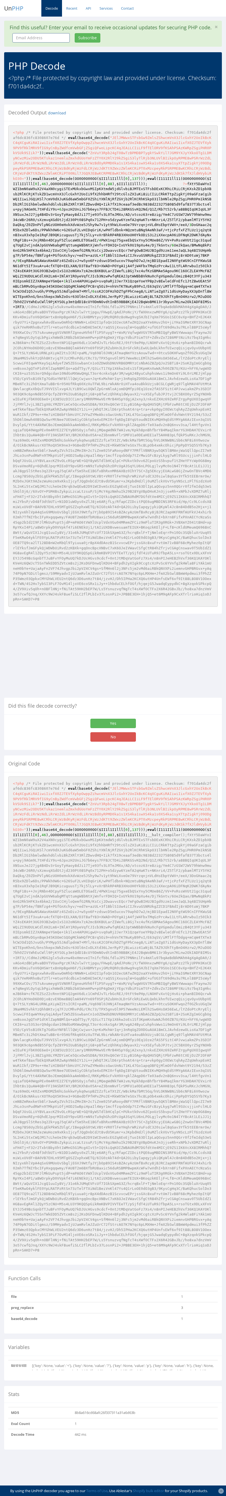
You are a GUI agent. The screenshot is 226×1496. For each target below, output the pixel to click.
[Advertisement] (50, 658)
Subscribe (87, 37)
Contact (127, 8)
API (88, 8)
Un (13, 8)
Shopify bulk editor (148, 1490)
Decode (51, 8)
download (57, 113)
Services (106, 8)
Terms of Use (96, 1490)
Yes (113, 723)
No (113, 736)
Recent (71, 8)
